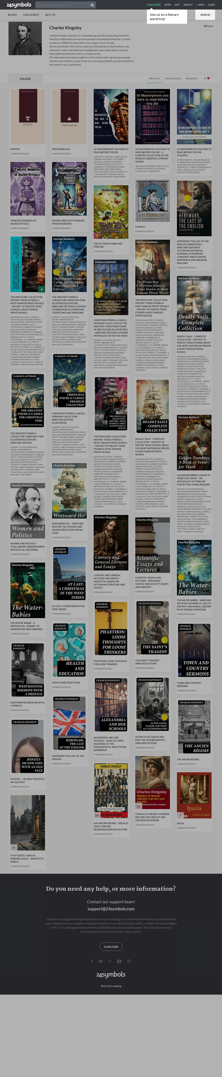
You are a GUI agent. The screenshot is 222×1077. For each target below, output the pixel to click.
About (188, 4)
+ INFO (200, 4)
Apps (167, 4)
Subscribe (154, 4)
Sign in (205, 14)
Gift (177, 4)
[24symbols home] (19, 4)
